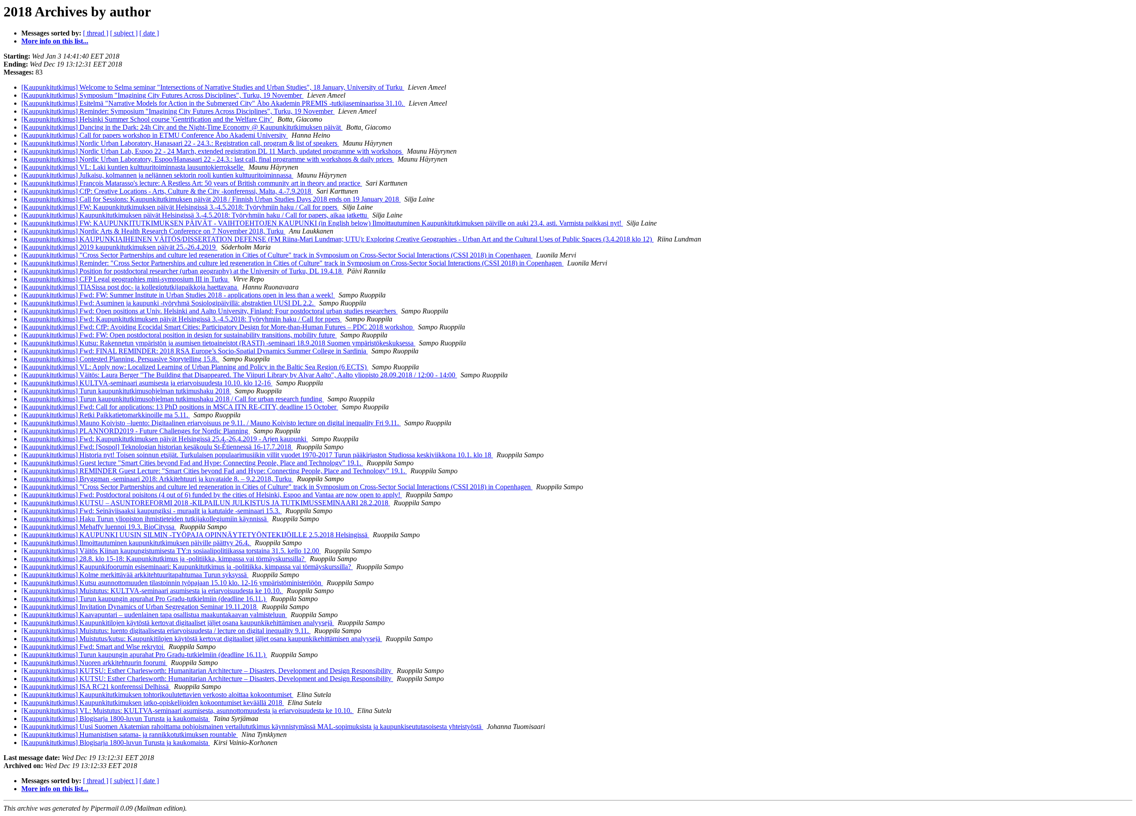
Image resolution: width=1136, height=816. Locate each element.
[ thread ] (95, 33)
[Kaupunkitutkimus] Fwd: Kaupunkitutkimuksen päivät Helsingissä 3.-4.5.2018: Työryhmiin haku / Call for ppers (181, 319)
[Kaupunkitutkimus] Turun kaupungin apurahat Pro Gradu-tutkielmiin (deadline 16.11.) (144, 598)
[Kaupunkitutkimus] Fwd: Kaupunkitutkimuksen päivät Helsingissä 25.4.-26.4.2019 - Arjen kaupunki (164, 439)
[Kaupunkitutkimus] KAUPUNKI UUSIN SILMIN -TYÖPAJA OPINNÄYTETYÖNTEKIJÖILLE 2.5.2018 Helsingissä (195, 535)
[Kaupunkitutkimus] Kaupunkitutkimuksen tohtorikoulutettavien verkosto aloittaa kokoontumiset (157, 694)
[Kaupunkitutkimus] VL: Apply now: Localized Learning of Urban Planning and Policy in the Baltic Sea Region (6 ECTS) (194, 367)
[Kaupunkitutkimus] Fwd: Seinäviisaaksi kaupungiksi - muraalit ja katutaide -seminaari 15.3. (151, 511)
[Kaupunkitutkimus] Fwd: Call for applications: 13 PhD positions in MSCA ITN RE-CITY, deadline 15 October (179, 407)
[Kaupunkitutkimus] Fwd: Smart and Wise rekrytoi (93, 646)
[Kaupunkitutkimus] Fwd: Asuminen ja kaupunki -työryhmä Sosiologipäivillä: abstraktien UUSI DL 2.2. (168, 303)
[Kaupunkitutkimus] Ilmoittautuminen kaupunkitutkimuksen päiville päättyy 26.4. (136, 543)
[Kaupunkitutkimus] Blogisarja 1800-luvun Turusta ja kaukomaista (115, 718)
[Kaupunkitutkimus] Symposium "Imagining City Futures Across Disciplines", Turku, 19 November (162, 95)
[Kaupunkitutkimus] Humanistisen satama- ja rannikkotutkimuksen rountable (129, 734)
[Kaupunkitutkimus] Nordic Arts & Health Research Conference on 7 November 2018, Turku (153, 231)
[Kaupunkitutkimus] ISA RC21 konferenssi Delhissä (95, 686)
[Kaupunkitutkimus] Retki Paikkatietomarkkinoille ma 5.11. (105, 415)
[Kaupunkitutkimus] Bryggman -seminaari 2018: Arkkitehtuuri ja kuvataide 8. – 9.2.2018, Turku (157, 479)
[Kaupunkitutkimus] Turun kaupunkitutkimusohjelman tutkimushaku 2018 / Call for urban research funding (172, 399)
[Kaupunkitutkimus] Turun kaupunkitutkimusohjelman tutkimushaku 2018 (126, 391)
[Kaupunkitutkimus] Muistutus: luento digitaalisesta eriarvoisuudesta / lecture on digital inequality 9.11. (166, 630)
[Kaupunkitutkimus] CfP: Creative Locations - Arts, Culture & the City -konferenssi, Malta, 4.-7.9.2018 (167, 191)
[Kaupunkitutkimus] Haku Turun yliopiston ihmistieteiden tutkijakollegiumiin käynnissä (144, 519)
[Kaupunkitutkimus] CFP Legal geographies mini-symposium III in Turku (125, 279)
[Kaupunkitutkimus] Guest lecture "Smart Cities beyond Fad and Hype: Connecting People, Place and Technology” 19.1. (192, 463)
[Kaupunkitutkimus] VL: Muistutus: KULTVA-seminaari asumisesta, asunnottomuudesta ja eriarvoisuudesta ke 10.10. (187, 710)
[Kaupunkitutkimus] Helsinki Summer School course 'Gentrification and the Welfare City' (147, 119)
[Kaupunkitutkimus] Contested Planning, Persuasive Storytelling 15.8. (120, 359)
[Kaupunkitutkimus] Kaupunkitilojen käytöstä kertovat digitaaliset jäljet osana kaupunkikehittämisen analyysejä (177, 622)
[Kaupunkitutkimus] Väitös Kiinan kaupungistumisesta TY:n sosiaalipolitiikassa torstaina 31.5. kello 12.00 (171, 551)
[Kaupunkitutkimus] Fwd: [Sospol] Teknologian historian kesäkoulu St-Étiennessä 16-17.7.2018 (157, 447)
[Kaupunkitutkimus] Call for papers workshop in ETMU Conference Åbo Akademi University (154, 135)
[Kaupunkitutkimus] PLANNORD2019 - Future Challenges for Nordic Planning (135, 431)
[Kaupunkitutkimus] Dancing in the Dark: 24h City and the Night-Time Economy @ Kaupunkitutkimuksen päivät (182, 127)
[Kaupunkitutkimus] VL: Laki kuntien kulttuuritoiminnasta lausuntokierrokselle (133, 167)
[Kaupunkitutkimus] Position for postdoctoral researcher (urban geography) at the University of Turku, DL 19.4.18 (182, 271)
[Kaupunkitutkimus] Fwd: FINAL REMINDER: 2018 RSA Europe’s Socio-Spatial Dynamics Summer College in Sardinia (194, 351)
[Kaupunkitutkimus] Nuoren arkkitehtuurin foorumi (94, 662)
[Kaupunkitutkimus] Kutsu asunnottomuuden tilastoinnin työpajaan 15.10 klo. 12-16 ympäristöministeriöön (172, 582)
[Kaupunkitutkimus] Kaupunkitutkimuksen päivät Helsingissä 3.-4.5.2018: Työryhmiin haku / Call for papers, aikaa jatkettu (195, 215)
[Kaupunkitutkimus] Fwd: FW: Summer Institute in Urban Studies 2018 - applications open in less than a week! (178, 295)
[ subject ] (124, 33)
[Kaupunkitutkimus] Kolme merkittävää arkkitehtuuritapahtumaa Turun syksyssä (134, 574)
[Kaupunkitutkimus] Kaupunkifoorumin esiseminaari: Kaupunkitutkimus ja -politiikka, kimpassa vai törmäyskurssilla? (187, 566)
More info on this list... (54, 41)
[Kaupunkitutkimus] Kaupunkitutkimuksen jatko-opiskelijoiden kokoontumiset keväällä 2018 (152, 702)
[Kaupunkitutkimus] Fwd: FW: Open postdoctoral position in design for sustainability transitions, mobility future (179, 335)
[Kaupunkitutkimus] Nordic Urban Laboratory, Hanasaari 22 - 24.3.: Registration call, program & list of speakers (180, 143)
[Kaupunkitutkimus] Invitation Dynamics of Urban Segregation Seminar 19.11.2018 (139, 606)
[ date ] (149, 33)
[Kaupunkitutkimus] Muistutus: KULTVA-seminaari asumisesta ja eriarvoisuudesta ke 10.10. (152, 590)
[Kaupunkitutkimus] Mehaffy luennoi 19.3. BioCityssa (98, 527)
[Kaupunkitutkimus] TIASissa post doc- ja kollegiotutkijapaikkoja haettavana (130, 287)
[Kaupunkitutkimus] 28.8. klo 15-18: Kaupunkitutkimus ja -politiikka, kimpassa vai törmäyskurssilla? (163, 558)
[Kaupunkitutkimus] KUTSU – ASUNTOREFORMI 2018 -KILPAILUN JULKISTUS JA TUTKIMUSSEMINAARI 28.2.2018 (205, 503)
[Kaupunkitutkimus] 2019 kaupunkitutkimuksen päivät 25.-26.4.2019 (119, 247)
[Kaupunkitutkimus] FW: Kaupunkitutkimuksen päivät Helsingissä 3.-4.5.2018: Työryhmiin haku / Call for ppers (180, 207)
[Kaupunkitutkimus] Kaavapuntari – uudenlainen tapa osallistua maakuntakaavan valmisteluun (154, 614)
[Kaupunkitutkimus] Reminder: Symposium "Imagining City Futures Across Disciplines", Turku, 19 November (178, 111)
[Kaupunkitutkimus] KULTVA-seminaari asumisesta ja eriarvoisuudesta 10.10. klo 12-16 (146, 383)
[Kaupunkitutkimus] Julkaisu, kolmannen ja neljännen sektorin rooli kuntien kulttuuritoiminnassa (157, 175)
